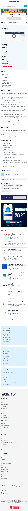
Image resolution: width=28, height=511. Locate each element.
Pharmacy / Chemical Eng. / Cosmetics (11, 49)
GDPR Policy (3, 440)
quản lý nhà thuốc (15, 188)
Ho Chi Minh (5, 29)
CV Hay (2, 402)
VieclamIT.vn (4, 457)
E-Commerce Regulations (6, 442)
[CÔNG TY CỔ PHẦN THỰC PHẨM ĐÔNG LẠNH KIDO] (4, 235)
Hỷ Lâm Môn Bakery (12, 258)
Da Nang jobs (5, 360)
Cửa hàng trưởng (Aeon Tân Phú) (16, 264)
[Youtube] (6, 493)
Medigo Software (14, 16)
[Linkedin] (3, 493)
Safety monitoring (5, 473)
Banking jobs (5, 335)
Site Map (3, 413)
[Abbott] (4, 294)
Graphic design (4, 471)
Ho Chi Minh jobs (6, 351)
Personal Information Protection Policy (9, 446)
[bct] (14, 507)
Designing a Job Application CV (12, 174)
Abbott (9, 295)
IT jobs (4, 379)
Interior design (4, 467)
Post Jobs (3, 423)
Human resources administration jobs (11, 382)
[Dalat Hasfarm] (4, 312)
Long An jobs (5, 358)
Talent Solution (4, 427)
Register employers (5, 430)
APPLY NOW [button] (14, 18)
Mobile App (3, 411)
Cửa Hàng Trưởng (12, 249)
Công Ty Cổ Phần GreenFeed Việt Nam (16, 285)
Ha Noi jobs (5, 353)
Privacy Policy (4, 438)
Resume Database (5, 425)
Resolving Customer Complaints (8, 448)
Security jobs (5, 334)
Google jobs (5, 375)
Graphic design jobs (7, 384)
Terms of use (4, 444)
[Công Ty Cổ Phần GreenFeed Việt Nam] (4, 285)
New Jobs (3, 401)
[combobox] (12, 6)
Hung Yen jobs (6, 363)
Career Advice (4, 408)
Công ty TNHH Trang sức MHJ (14, 250)
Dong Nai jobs (6, 356)
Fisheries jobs (6, 341)
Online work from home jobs (9, 372)
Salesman (3, 476)
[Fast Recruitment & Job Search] (14, 2)
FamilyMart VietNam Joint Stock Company (15, 276)
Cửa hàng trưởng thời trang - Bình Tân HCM (16, 302)
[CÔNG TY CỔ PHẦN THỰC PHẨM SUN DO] (4, 244)
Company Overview (12, 22)
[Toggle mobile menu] (2, 2)
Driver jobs (5, 381)
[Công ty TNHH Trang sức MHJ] (4, 251)
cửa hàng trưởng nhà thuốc (8, 185)
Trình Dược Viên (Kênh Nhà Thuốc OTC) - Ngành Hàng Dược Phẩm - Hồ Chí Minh (16, 293)
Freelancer (3, 465)
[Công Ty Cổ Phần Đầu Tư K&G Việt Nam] (4, 304)
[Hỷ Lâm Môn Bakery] (4, 259)
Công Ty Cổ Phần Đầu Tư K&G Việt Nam (16, 304)
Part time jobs (6, 374)
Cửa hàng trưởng (12, 233)
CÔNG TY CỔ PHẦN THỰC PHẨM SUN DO (16, 243)
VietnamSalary (4, 404)
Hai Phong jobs (6, 361)
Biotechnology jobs (7, 339)
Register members (5, 417)
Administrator (4, 478)
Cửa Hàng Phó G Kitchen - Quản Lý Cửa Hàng (16, 283)
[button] (22, 22)
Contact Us (3, 459)
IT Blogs (3, 410)
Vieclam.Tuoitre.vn (5, 456)
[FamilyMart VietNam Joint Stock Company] (4, 275)
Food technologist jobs (8, 342)
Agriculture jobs (6, 337)
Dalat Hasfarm (11, 311)
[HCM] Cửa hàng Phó (13, 310)
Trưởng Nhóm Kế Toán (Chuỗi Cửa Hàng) (16, 273)
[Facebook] (1, 493)
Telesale (3, 474)
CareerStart (3, 415)
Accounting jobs (6, 330)
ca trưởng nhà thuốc (6, 191)
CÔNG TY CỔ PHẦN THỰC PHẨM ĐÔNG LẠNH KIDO (16, 235)
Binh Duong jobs (6, 354)
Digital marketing (5, 469)
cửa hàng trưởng (5, 188)
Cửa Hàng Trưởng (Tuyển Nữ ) (15, 256)
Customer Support (5, 449)
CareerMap (3, 406)
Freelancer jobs (6, 377)
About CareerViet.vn (5, 437)
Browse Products (5, 429)
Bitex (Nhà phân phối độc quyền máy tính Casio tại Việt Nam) (17, 266)
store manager (19, 185)
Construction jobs (6, 332)
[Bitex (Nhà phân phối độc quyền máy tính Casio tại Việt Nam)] (4, 266)
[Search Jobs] (25, 6)
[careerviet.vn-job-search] (5, 485)
